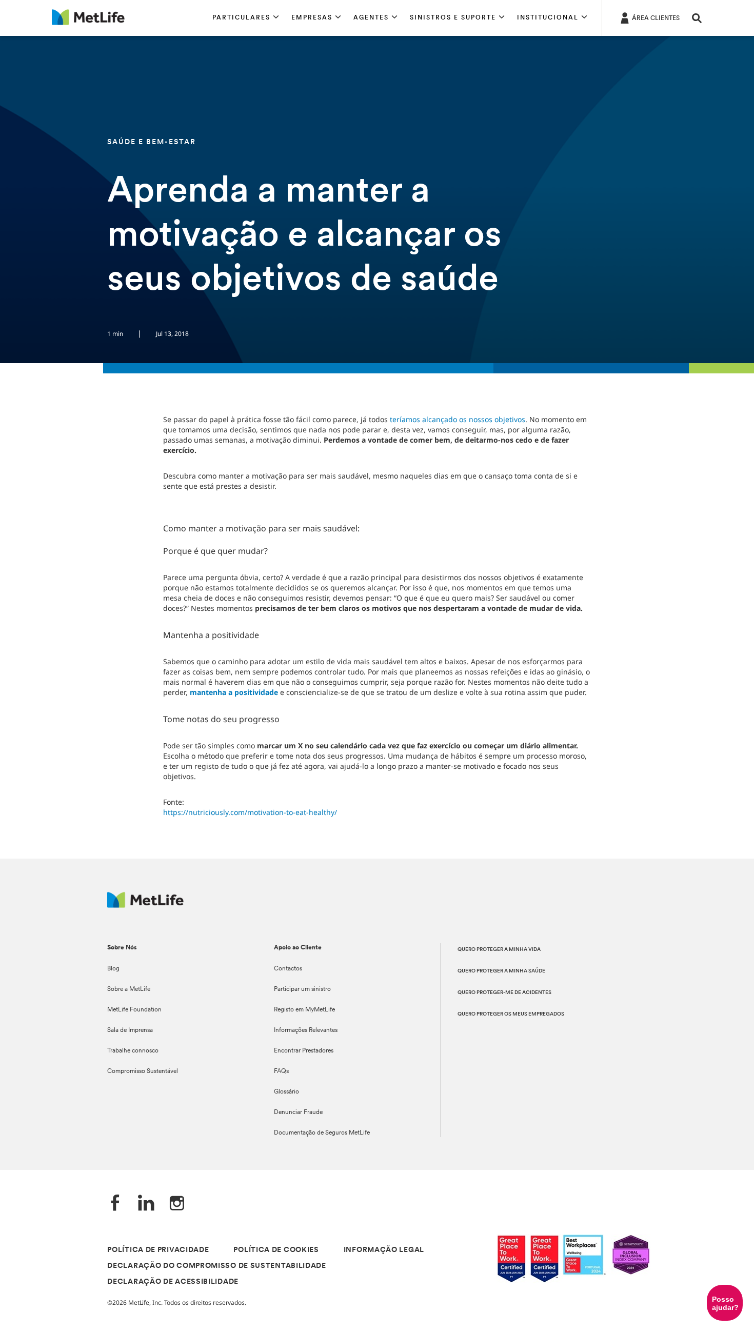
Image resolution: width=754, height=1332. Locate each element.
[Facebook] (115, 1204)
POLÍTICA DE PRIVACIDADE (158, 1250)
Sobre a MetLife (128, 989)
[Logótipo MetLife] (145, 905)
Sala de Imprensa (130, 1030)
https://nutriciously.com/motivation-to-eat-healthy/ (250, 812)
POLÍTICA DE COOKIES (276, 1250)
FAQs (281, 1071)
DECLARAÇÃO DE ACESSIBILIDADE (173, 1282)
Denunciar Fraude (298, 1112)
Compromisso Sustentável (142, 1071)
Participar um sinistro (302, 989)
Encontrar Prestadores (303, 1051)
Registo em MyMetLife (304, 1010)
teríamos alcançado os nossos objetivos (457, 419)
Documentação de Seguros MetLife (322, 1133)
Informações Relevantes (306, 1030)
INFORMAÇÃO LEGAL (384, 1250)
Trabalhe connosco (132, 1051)
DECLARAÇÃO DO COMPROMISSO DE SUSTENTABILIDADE (216, 1266)
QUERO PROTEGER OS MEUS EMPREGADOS (511, 1014)
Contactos (288, 969)
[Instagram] (177, 1204)
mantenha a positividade (234, 692)
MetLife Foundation (134, 1010)
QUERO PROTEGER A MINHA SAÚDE (501, 971)
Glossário (286, 1092)
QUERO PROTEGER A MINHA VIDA (499, 949)
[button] (245, 18)
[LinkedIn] (146, 1204)
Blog (113, 969)
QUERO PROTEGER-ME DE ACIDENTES (504, 993)
